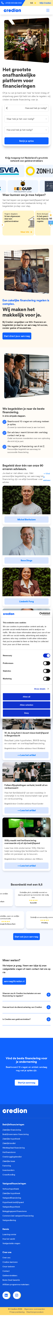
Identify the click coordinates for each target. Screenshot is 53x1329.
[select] (26, 118)
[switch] (46, 663)
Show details (39, 689)
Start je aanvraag (26, 1082)
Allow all (26, 697)
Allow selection (26, 705)
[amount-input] (26, 108)
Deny (26, 713)
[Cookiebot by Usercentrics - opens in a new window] (39, 613)
